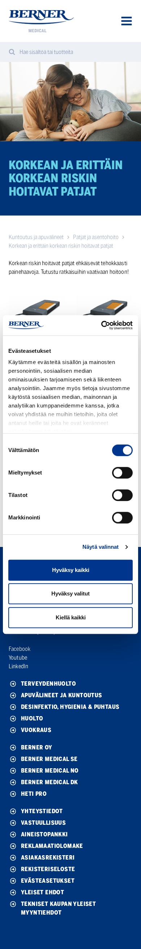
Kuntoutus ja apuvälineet (36, 237)
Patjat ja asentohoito (96, 237)
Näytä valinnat (100, 547)
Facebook (19, 648)
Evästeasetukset (47, 880)
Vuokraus (36, 730)
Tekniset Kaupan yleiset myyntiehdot (58, 908)
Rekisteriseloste (48, 869)
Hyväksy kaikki (70, 570)
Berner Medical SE (49, 759)
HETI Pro (34, 793)
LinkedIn (18, 666)
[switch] (122, 472)
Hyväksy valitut (70, 593)
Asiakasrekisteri (47, 857)
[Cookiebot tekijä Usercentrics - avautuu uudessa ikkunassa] (101, 325)
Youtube (18, 657)
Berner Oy (36, 747)
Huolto (32, 718)
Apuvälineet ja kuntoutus (61, 695)
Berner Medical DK (49, 782)
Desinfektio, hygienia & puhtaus (70, 706)
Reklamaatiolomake (52, 846)
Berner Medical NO (50, 770)
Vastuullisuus (43, 822)
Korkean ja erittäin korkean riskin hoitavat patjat (61, 245)
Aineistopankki (44, 834)
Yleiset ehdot (42, 892)
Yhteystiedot (42, 811)
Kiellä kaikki (71, 617)
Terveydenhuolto (48, 683)
